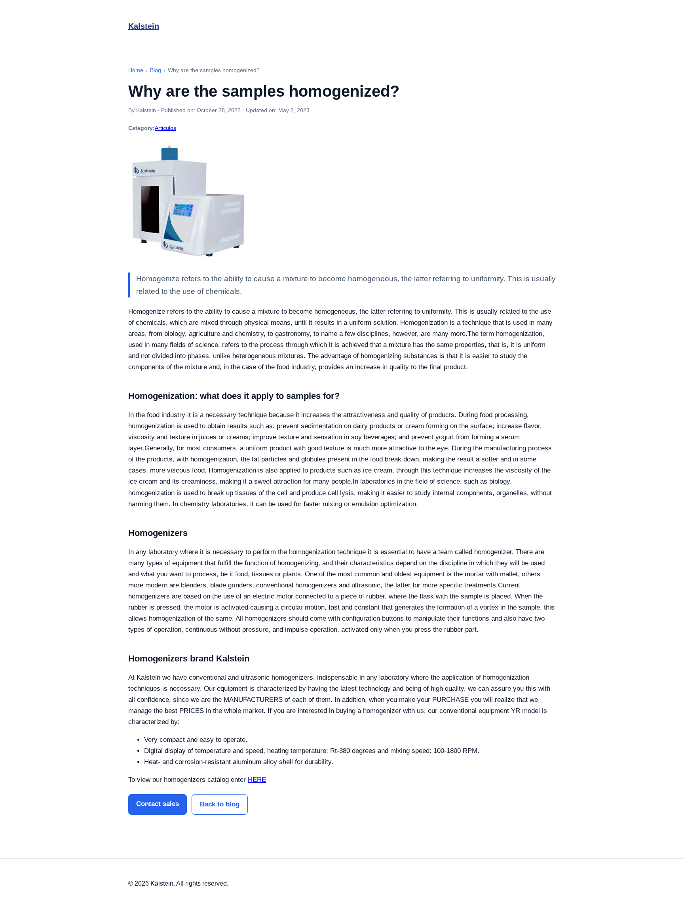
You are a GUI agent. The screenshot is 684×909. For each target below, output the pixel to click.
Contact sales (157, 804)
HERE (257, 779)
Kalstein (143, 26)
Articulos (165, 128)
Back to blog (219, 804)
